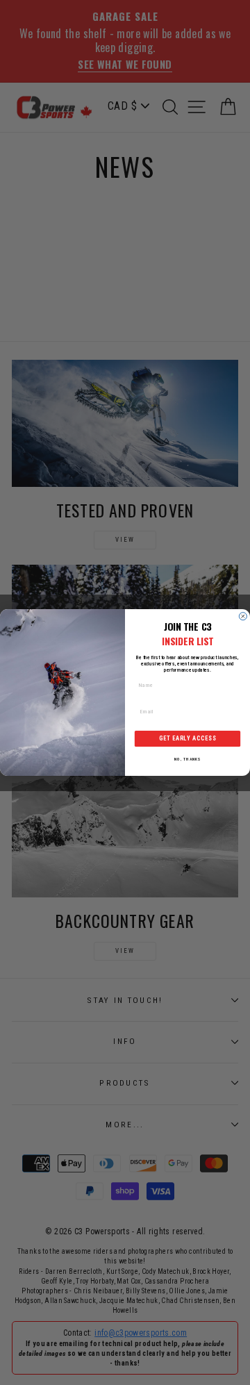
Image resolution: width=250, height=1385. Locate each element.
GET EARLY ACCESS (187, 739)
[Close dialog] (243, 616)
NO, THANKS (187, 759)
